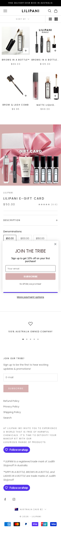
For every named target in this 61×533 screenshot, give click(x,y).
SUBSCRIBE (30, 276)
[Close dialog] (55, 244)
